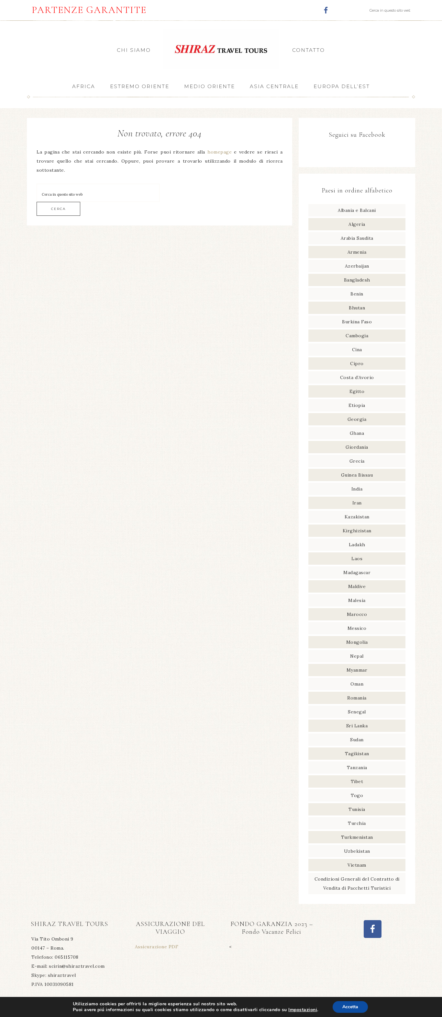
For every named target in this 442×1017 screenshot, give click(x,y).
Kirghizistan (357, 531)
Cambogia (357, 336)
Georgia (357, 419)
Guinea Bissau (357, 475)
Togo (357, 795)
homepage (219, 152)
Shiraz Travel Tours (221, 49)
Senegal (357, 712)
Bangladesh (357, 280)
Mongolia (357, 642)
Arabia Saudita (357, 238)
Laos (356, 558)
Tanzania (357, 767)
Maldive (357, 586)
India (357, 489)
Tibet (357, 781)
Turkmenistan (357, 837)
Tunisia (356, 809)
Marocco (357, 614)
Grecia (357, 461)
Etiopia (356, 405)
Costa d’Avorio (357, 377)
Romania (357, 698)
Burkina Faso (357, 322)
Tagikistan (357, 754)
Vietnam (357, 865)
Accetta (350, 1007)
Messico (357, 628)
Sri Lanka (357, 726)
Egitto (356, 391)
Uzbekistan (357, 851)
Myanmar (357, 670)
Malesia (357, 600)
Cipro (357, 363)
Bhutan (357, 308)
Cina (357, 349)
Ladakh (357, 545)
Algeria (356, 224)
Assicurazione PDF (157, 947)
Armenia (357, 252)
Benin (356, 294)
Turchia (357, 823)
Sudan (357, 740)
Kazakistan (357, 517)
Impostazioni (302, 1010)
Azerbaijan (357, 266)
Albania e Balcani (357, 210)
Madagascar (356, 572)
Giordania (357, 447)
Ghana (357, 433)
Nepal (357, 656)
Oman (356, 684)
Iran (357, 503)
